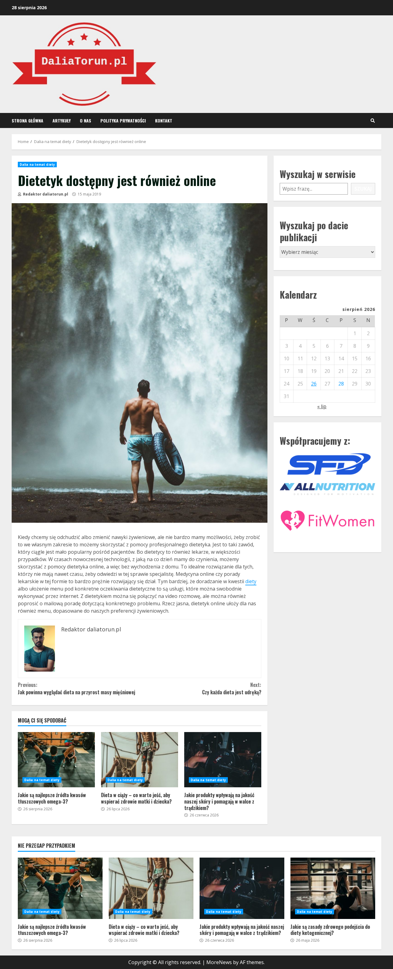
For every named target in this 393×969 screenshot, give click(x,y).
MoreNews (219, 962)
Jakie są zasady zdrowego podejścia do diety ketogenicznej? (332, 888)
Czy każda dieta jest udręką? (231, 688)
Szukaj (363, 188)
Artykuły (62, 120)
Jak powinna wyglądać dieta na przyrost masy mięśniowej (76, 688)
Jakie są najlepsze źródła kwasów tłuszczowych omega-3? (56, 759)
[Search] (373, 120)
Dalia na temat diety (37, 164)
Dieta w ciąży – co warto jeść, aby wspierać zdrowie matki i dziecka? (139, 759)
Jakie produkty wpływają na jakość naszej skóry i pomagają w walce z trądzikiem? (222, 759)
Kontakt (163, 120)
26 (314, 383)
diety (250, 581)
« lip (321, 406)
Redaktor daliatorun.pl (45, 194)
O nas (85, 120)
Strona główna (27, 120)
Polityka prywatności (123, 120)
